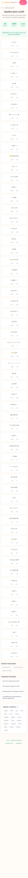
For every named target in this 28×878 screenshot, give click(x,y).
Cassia (12, 720)
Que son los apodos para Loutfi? (14, 681)
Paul (17, 710)
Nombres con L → (10, 743)
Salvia (5, 727)
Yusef (19, 723)
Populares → (19, 743)
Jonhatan (6, 717)
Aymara (6, 730)
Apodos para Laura (18, 667)
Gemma (17, 714)
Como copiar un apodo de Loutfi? (14, 686)
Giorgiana (13, 723)
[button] (14, 43)
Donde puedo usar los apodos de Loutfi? (14, 691)
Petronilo (6, 720)
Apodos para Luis (6, 667)
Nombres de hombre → (16, 740)
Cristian (19, 717)
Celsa (21, 710)
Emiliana (18, 727)
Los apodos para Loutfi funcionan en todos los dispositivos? (14, 697)
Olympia (13, 717)
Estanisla (19, 720)
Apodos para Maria (6, 670)
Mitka (11, 710)
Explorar (14, 2)
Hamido (6, 710)
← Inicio (7, 740)
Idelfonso (6, 723)
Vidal (5, 714)
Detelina (12, 727)
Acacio (10, 714)
